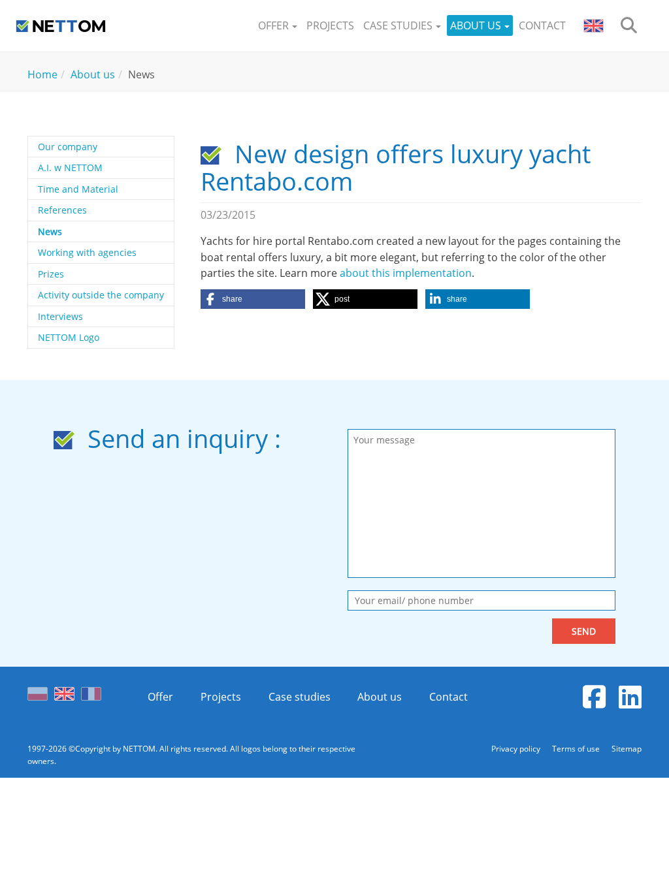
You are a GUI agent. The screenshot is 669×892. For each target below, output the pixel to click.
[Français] (91, 690)
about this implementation (406, 273)
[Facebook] (594, 696)
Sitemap (627, 748)
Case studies (300, 697)
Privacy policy (516, 748)
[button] (277, 26)
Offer (160, 697)
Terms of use (577, 748)
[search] (629, 26)
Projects (221, 697)
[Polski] (40, 690)
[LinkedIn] (630, 696)
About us (379, 697)
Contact (448, 697)
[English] (64, 690)
